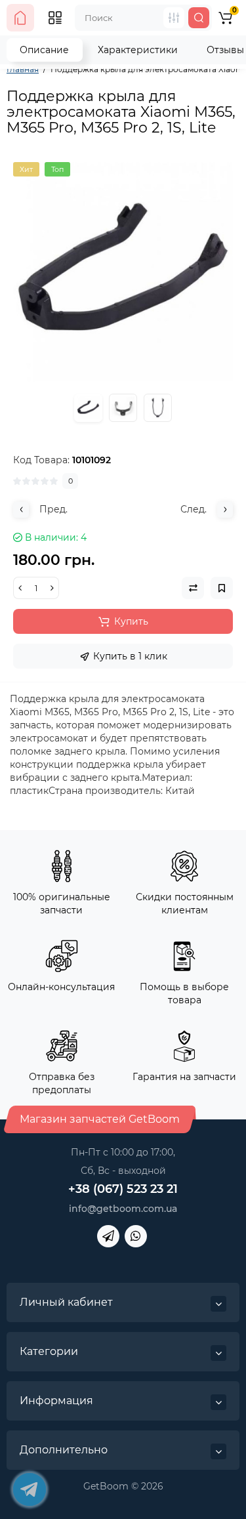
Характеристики (138, 50)
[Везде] (173, 17)
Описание (44, 50)
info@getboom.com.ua (123, 1209)
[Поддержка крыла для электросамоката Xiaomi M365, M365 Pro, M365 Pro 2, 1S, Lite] (123, 272)
